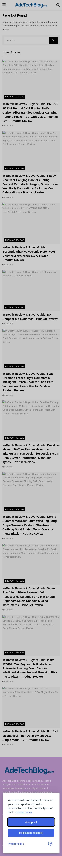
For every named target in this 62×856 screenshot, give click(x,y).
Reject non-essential (31, 833)
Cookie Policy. (24, 812)
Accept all (31, 822)
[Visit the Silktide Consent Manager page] (50, 844)
